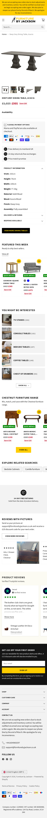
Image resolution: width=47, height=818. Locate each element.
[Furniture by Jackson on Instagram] (10, 760)
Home (4, 34)
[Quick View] (19, 261)
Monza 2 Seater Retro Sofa (31, 285)
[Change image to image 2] (13, 89)
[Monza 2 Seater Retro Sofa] (32, 268)
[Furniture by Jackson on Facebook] (3, 760)
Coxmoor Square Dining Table (11, 281)
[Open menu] (3, 20)
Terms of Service (8, 786)
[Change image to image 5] (38, 89)
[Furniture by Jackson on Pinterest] (7, 760)
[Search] (42, 27)
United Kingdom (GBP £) (15, 772)
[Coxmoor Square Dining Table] (12, 268)
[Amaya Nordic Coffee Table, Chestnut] (32, 419)
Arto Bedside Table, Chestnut (10, 432)
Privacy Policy (21, 786)
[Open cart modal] (43, 20)
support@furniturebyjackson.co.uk (21, 747)
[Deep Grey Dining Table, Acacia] (23, 61)
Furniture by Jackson (24, 776)
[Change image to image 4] (30, 89)
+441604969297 (13, 742)
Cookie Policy (34, 786)
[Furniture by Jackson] (23, 20)
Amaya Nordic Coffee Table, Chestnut (30, 434)
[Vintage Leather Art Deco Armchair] (6, 629)
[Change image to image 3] (21, 89)
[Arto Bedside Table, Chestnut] (12, 419)
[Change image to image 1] (5, 89)
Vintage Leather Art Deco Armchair (21, 627)
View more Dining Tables (15, 230)
